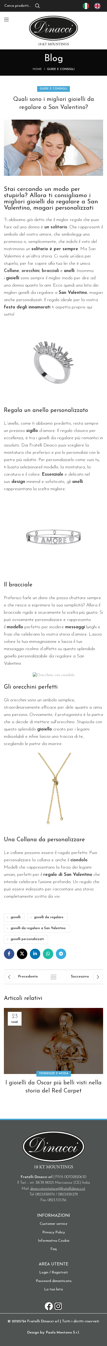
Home (37, 69)
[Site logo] (53, 30)
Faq (53, 1249)
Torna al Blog (53, 977)
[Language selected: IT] (94, 6)
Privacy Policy (53, 1232)
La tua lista (53, 1289)
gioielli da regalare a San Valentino (38, 928)
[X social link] (22, 954)
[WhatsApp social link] (48, 954)
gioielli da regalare (48, 917)
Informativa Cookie (53, 1241)
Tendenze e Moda (53, 1073)
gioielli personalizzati (27, 939)
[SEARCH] (37, 6)
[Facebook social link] (9, 954)
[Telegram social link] (61, 954)
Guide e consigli (61, 69)
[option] (99, 6)
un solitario (55, 227)
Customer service (53, 1224)
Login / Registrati (53, 1272)
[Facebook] (49, 1306)
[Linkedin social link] (35, 954)
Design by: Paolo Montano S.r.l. (53, 1333)
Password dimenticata (53, 1281)
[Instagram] (58, 1306)
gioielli (16, 917)
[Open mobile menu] (6, 19)
